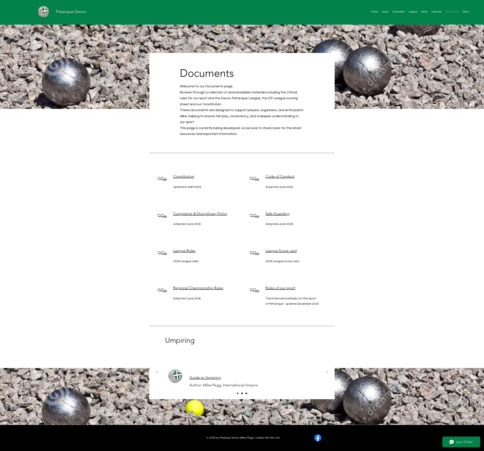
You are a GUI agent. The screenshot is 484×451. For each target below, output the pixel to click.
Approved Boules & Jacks (210, 378)
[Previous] (157, 372)
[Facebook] (318, 437)
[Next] (327, 372)
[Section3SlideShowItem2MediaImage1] (242, 393)
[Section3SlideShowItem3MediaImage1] (246, 393)
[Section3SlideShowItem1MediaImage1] (237, 393)
